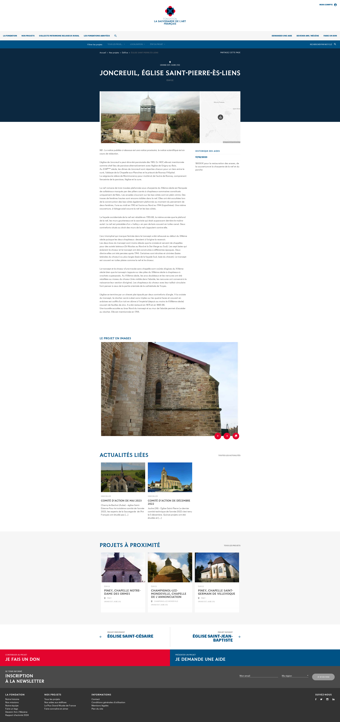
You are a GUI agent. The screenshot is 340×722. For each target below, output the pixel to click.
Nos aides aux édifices (55, 702)
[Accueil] (170, 15)
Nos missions (12, 702)
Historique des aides (207, 151)
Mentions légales (100, 705)
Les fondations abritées (97, 36)
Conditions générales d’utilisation (108, 702)
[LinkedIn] (333, 699)
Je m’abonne (323, 677)
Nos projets (28, 36)
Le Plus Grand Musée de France (60, 705)
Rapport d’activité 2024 (17, 715)
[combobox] (116, 44)
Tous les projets (232, 545)
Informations (101, 694)
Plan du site (97, 708)
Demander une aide (282, 36)
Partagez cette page (230, 52)
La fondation (10, 36)
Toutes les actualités (229, 455)
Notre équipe (11, 705)
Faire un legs (11, 708)
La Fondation (15, 694)
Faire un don (330, 36)
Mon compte (326, 4)
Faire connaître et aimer (56, 708)
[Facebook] (315, 699)
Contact (96, 699)
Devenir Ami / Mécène (308, 36)
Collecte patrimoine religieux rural (59, 36)
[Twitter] (321, 699)
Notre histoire (12, 699)
